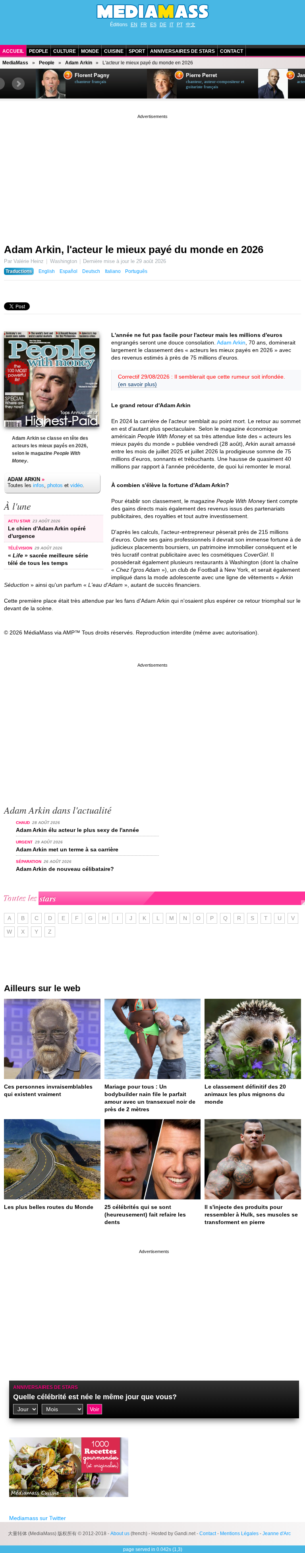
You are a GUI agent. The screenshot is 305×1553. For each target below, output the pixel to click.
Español (68, 271)
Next (18, 83)
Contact (231, 51)
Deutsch (91, 271)
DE (163, 24)
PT (180, 24)
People (38, 51)
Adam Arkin (78, 63)
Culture (64, 51)
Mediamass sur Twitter (37, 1518)
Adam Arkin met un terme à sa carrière (67, 849)
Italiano (113, 271)
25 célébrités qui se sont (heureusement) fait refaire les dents (145, 1214)
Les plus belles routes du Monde (48, 1207)
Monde (90, 51)
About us (119, 1533)
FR (144, 24)
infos (38, 485)
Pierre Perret (201, 75)
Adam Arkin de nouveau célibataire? (65, 869)
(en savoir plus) (137, 384)
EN (134, 24)
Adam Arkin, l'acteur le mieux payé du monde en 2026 (133, 249)
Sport (137, 51)
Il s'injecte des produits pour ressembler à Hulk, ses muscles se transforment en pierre (251, 1214)
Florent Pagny (92, 75)
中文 (190, 24)
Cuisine (114, 51)
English (47, 271)
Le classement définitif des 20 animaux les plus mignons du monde (245, 1094)
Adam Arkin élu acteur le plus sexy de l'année (77, 830)
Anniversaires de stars (182, 51)
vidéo (76, 485)
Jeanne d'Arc (277, 1533)
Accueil (13, 51)
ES (153, 24)
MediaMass (15, 63)
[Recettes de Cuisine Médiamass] (68, 1503)
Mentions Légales (239, 1533)
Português (136, 271)
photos (55, 485)
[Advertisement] (152, 176)
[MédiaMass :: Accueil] (152, 11)
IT (172, 24)
